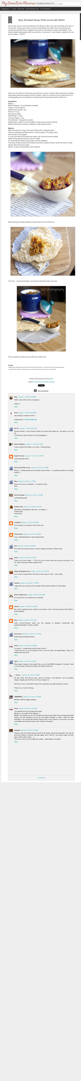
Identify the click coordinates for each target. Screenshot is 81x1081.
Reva (15, 481)
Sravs (16, 413)
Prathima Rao (18, 507)
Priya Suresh (18, 534)
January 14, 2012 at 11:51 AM (32, 634)
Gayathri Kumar (19, 456)
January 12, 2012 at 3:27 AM (32, 507)
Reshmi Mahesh (19, 444)
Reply (16, 407)
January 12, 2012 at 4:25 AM (32, 534)
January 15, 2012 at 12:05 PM (27, 661)
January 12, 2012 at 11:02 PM (29, 583)
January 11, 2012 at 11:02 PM (34, 456)
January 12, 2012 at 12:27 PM (39, 571)
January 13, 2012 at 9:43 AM (36, 595)
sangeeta (17, 730)
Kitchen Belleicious (20, 595)
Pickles (46, 382)
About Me (21, 9)
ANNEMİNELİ (18, 697)
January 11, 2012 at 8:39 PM (27, 397)
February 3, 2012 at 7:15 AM (29, 730)
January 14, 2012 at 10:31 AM (27, 620)
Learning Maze (45, 9)
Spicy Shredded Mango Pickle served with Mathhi (41, 19)
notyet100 (17, 522)
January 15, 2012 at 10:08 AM (28, 645)
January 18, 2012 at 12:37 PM (28, 708)
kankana (17, 583)
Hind (15, 620)
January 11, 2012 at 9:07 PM (28, 428)
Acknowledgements (32, 9)
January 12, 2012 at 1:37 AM (27, 481)
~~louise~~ (18, 675)
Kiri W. (16, 428)
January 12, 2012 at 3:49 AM (30, 522)
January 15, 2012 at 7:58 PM (31, 675)
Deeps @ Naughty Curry (22, 571)
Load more (41, 778)
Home (15, 9)
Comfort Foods (38, 382)
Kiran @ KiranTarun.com (22, 467)
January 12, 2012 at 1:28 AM (39, 467)
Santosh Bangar (19, 495)
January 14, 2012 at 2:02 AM (28, 606)
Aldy (16, 397)
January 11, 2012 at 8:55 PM (27, 413)
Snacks (52, 382)
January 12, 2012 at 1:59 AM (34, 495)
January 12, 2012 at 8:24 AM (26, 546)
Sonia (51, 379)
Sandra (16, 606)
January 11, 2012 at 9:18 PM (34, 444)
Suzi (15, 546)
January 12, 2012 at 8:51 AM (27, 557)
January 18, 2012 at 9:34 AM (32, 697)
